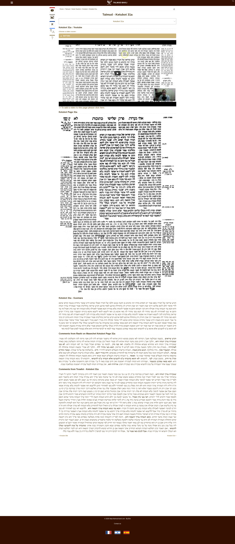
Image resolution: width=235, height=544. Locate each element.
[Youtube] (52, 10)
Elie (129, 518)
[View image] (52, 17)
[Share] (174, 9)
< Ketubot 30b (63, 435)
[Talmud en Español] (126, 532)
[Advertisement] (117, 442)
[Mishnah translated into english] (52, 31)
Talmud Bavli (120, 2)
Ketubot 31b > (171, 435)
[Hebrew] (52, 24)
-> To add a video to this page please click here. (82, 107)
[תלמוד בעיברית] (117, 532)
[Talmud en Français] (108, 532)
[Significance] (52, 38)
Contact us (117, 523)
